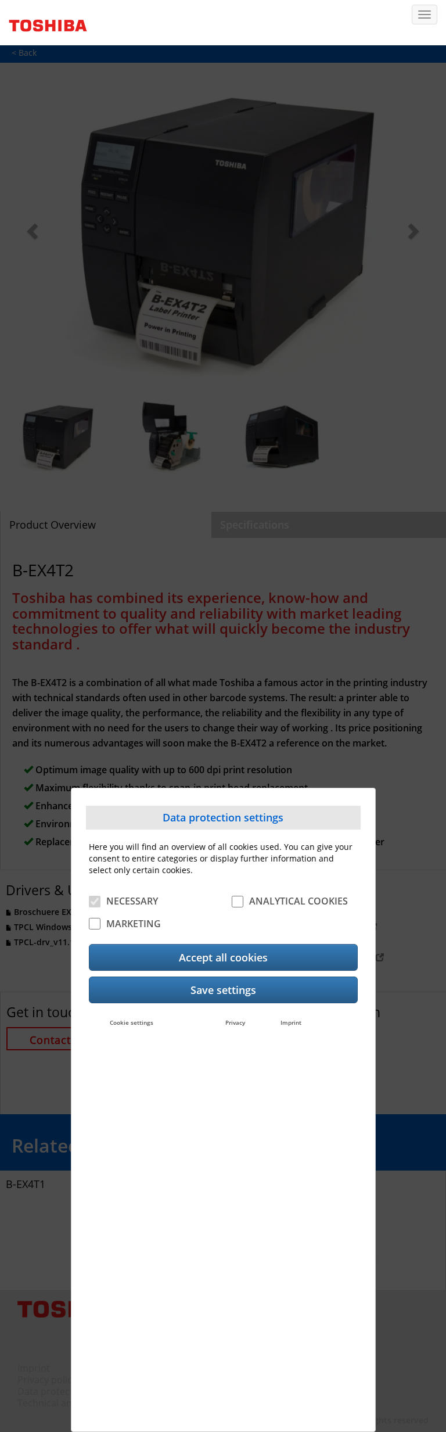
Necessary (132, 901)
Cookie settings (131, 1022)
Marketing (133, 923)
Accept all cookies (223, 957)
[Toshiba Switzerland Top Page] (43, 21)
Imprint (290, 1022)
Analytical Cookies (298, 901)
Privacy (235, 1022)
